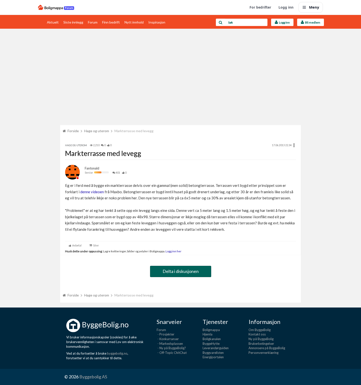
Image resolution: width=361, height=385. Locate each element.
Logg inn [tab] (284, 22)
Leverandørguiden (216, 348)
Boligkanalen (212, 339)
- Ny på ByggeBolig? (171, 348)
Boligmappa (211, 330)
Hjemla (207, 334)
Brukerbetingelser (261, 344)
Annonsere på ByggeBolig (267, 348)
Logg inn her (173, 251)
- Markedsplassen (170, 344)
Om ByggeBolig (260, 330)
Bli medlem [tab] (312, 22)
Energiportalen (213, 357)
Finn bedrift (111, 22)
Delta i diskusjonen (181, 271)
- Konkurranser (168, 339)
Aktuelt (53, 22)
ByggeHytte (211, 344)
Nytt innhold (134, 22)
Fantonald (92, 168)
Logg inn (285, 7)
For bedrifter (260, 7)
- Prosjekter (165, 334)
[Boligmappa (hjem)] (56, 7)
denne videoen (92, 192)
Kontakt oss (257, 334)
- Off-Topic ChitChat (172, 353)
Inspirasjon (156, 22)
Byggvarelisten (213, 353)
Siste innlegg (73, 22)
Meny (314, 7)
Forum (92, 22)
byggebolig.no (117, 353)
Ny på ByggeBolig (261, 339)
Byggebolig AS (93, 376)
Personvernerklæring (263, 353)
